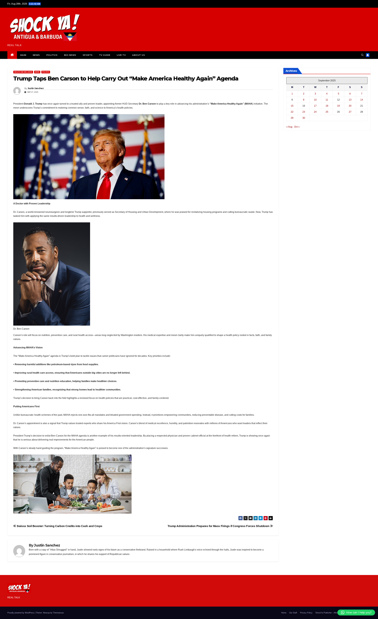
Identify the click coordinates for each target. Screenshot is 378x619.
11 (327, 99)
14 (361, 99)
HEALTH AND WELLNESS (23, 72)
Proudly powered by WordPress (21, 613)
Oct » (297, 127)
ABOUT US (138, 55)
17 (315, 106)
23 (303, 112)
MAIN (23, 55)
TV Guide (104, 55)
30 (303, 118)
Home (283, 613)
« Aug (289, 127)
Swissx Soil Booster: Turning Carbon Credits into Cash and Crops (59, 526)
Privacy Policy (306, 613)
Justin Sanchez (36, 88)
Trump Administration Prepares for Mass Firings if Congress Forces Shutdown (219, 526)
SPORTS (88, 55)
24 (315, 112)
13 (350, 99)
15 (292, 106)
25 (327, 112)
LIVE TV (121, 55)
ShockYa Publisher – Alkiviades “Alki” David (334, 613)
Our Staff (293, 613)
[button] (362, 55)
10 (315, 99)
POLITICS (52, 55)
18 (327, 106)
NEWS (36, 55)
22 (292, 112)
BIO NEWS (70, 55)
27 (350, 112)
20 (350, 106)
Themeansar (58, 613)
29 (292, 118)
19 (338, 106)
